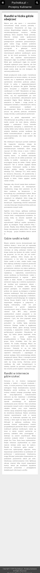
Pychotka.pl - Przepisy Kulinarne (26, 569)
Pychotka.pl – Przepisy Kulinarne (20, 4)
